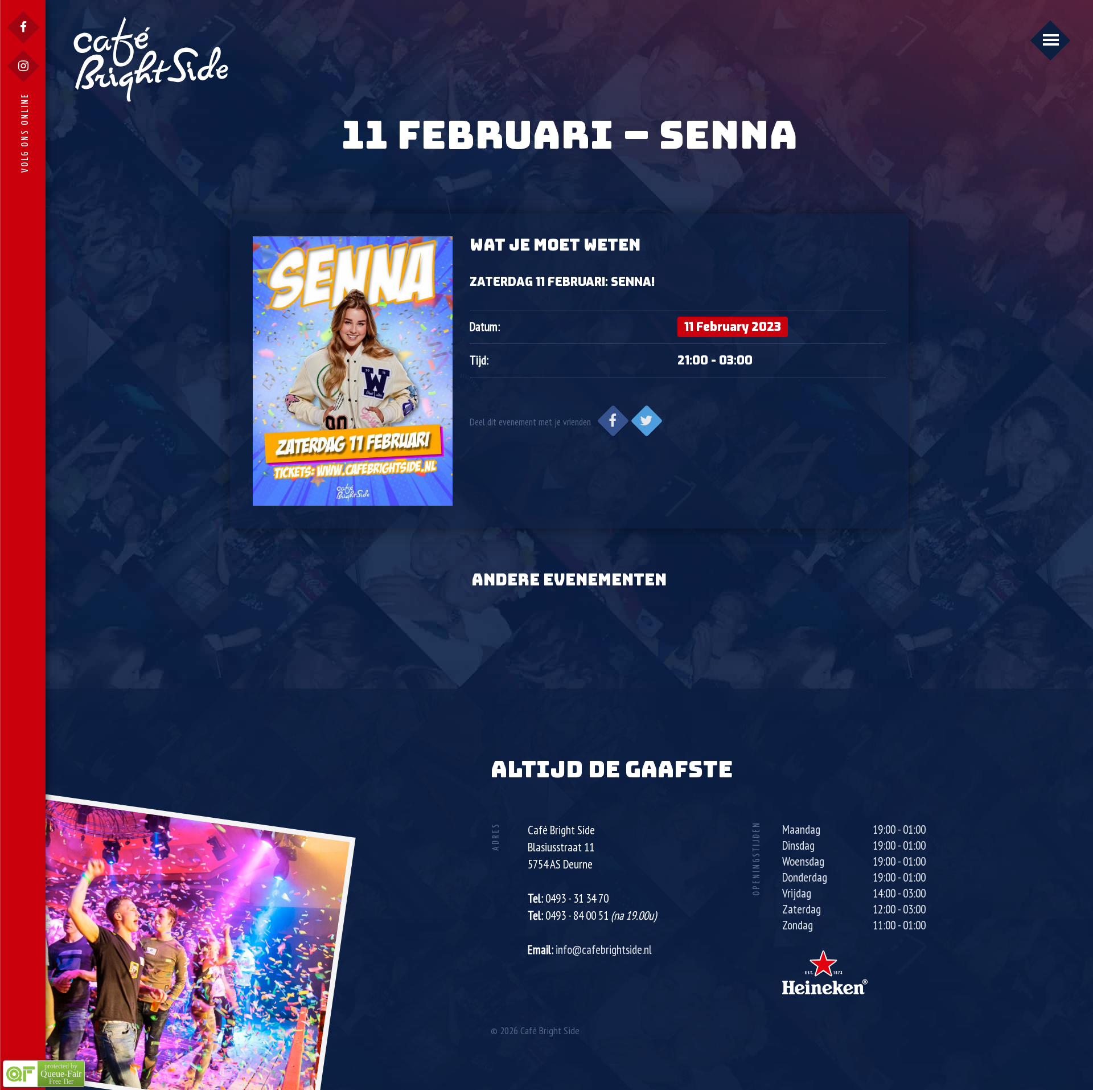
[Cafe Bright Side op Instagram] (23, 66)
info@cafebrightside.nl (604, 949)
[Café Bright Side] (150, 58)
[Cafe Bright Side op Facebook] (23, 27)
